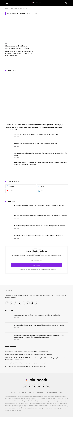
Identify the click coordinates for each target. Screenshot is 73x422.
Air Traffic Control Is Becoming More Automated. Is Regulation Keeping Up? (34, 124)
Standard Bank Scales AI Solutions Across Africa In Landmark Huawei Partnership (38, 236)
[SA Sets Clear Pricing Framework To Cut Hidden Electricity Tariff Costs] (9, 146)
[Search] (66, 3)
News (6, 43)
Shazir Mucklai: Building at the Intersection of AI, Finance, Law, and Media (25, 363)
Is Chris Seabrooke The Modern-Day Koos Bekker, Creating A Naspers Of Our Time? (39, 205)
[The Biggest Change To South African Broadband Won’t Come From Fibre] (9, 136)
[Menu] (7, 3)
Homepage (13, 392)
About (61, 392)
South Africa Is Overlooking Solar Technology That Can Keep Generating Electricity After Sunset (40, 154)
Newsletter (23, 392)
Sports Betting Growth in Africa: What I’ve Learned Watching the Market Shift (37, 315)
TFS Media (27, 396)
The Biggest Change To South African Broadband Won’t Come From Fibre (36, 134)
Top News (7, 122)
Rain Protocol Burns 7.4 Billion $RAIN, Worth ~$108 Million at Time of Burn (25, 366)
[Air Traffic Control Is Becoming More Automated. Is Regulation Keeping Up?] (36, 96)
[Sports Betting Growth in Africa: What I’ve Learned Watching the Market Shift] (9, 317)
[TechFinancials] (36, 2)
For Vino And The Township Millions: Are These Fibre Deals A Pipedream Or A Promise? (40, 216)
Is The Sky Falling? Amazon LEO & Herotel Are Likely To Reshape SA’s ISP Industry (39, 226)
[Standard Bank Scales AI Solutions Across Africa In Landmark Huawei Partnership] (9, 238)
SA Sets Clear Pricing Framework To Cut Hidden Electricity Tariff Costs (35, 144)
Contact (32, 392)
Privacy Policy (46, 269)
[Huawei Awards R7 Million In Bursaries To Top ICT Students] (20, 30)
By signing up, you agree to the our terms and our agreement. (37, 269)
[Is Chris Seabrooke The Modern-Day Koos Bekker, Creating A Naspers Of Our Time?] (9, 208)
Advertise (40, 392)
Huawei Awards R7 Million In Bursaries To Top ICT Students (17, 47)
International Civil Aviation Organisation (19, 127)
